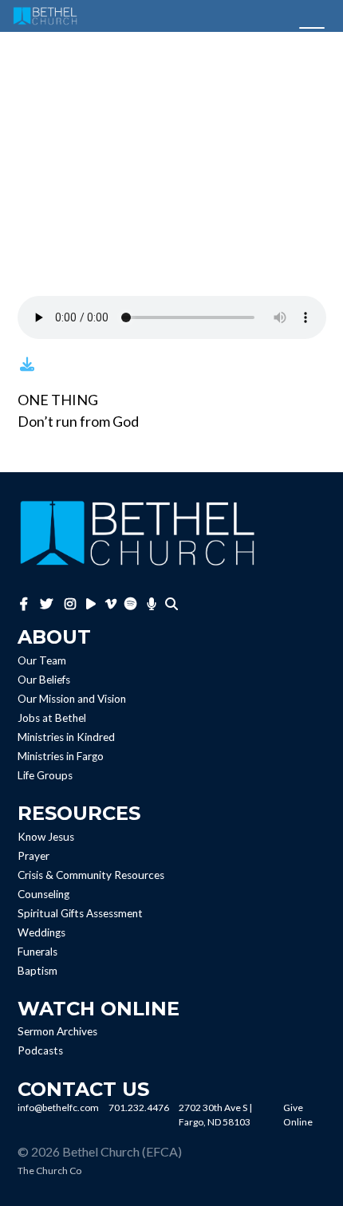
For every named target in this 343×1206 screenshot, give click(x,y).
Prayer (33, 855)
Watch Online (98, 1008)
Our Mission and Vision (72, 698)
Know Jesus (46, 836)
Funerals (37, 951)
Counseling (43, 894)
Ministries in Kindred (66, 737)
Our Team (42, 660)
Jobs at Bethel (52, 717)
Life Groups (45, 775)
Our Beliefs (44, 679)
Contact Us (83, 1089)
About (54, 636)
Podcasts (40, 1051)
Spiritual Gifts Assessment (80, 913)
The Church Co (49, 1170)
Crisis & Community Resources (91, 875)
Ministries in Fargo (61, 756)
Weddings (41, 932)
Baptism (37, 970)
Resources (79, 813)
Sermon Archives (57, 1032)
